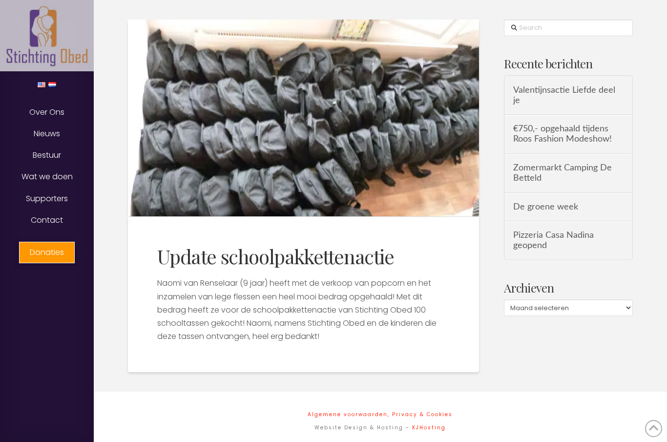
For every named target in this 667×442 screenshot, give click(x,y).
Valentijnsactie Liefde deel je (564, 95)
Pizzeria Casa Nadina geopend (553, 240)
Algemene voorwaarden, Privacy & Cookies (380, 414)
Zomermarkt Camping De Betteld (562, 173)
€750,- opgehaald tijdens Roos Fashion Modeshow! (562, 134)
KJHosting (429, 427)
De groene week (545, 207)
